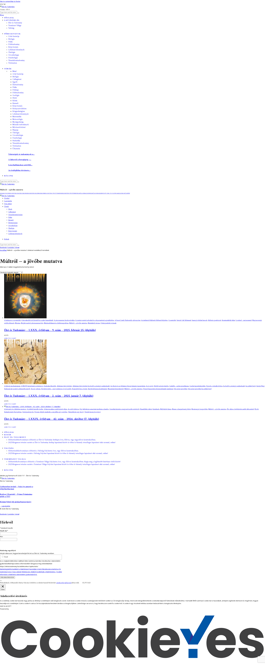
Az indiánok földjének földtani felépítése (154, 320)
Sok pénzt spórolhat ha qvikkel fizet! (199, 389)
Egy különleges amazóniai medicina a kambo (94, 409)
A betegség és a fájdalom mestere (15, 409)
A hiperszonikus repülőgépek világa (55, 409)
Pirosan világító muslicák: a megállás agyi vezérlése (50, 412)
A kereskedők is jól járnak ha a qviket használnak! (37, 320)
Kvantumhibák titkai (228, 320)
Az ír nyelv (149, 386)
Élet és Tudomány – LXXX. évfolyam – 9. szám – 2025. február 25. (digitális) (50, 330)
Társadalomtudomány (20, 143)
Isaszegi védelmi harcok (199, 320)
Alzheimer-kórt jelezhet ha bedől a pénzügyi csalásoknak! (91, 386)
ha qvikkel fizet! (250, 386)
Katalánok (155, 409)
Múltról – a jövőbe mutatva (78, 323)
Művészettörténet (19, 127)
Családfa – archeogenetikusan (179, 386)
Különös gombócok (214, 320)
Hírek (14, 98)
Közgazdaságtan (18, 111)
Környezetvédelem (19, 108)
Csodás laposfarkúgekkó (197, 386)
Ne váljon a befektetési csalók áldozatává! (240, 409)
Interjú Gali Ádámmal (184, 320)
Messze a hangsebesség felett (181, 409)
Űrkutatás (16, 148)
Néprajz (15, 130)
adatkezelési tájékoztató (63, 583)
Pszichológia (17, 138)
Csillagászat (16, 79)
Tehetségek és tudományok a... (21, 154)
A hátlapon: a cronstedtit (12, 320)
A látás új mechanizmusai (12, 386)
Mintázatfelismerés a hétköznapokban (56, 323)
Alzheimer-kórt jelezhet (64, 386)
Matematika (16, 116)
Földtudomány (18, 93)
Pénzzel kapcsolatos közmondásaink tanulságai (158, 389)
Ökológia (15, 133)
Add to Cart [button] (10, 338)
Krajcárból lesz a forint (79, 389)
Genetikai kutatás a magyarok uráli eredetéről (124, 409)
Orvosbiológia (17, 135)
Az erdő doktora (73, 409)
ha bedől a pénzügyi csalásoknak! (234, 386)
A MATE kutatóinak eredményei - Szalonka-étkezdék (38, 386)
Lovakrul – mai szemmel (243, 320)
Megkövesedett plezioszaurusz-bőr (32, 323)
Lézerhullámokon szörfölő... (20, 165)
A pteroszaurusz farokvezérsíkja (64, 320)
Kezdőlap (3, 250)
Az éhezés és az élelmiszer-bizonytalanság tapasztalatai (127, 386)
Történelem (16, 146)
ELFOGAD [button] (86, 583)
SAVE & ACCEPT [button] (5, 606)
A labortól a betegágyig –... (19, 159)
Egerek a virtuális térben (214, 386)
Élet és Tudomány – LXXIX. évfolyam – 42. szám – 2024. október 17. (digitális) (51, 419)
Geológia (15, 95)
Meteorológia (17, 119)
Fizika (14, 87)
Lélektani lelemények (20, 114)
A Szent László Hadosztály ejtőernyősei (127, 320)
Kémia (14, 101)
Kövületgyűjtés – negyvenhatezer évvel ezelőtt (56, 389)
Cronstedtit (172, 320)
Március (17, 323)
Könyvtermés (17, 106)
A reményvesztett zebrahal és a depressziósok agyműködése (94, 320)
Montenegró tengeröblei (199, 409)
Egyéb (14, 82)
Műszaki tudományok (20, 124)
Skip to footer (15, 1)
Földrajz (15, 90)
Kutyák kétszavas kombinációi (97, 389)
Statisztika (16, 141)
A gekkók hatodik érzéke (35, 409)
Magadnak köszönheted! (115, 389)
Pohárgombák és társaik (108, 323)
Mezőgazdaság (17, 122)
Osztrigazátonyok (27, 412)
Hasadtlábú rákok (146, 409)
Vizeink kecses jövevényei (92, 412)
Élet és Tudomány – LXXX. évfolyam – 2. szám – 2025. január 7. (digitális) (48, 396)
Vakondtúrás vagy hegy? (76, 412)
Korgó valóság (35, 389)
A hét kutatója (17, 74)
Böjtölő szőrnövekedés (161, 386)
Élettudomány (17, 85)
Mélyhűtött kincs (165, 409)
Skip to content (5, 1)
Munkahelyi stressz (94, 323)
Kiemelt (15, 103)
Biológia (15, 77)
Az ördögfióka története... (19, 170)
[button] (4, 193)
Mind (14, 71)
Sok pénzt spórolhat (180, 389)
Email (6, 557)
